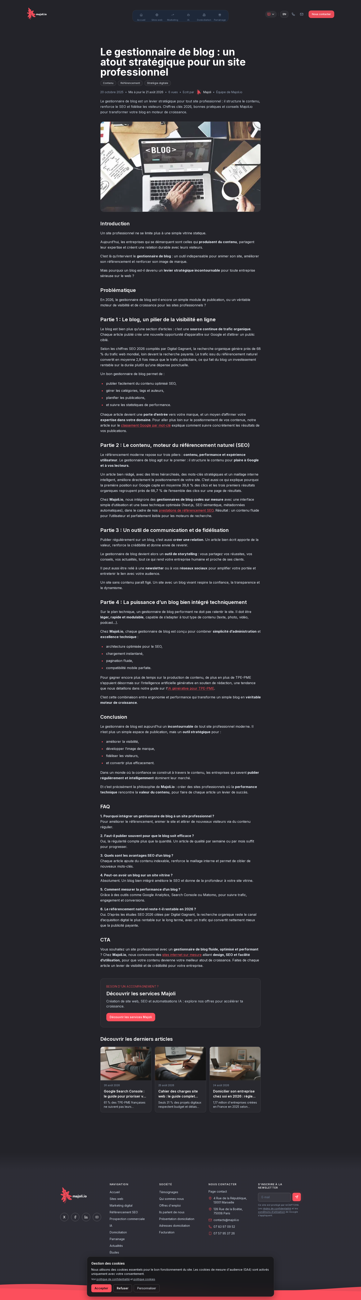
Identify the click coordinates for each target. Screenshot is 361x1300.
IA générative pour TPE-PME (191, 688)
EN (284, 14)
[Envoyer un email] (301, 14)
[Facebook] (75, 1217)
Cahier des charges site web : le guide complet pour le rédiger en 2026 (178, 1096)
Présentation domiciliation (176, 1219)
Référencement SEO (124, 1212)
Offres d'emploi (170, 1205)
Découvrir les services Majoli (131, 1017)
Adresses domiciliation (174, 1225)
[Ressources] (271, 14)
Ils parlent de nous (171, 1212)
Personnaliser (146, 1288)
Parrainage (117, 1239)
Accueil (115, 1192)
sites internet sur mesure (182, 955)
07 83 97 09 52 (224, 1226)
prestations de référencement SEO (186, 510)
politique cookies (144, 1279)
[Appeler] (293, 14)
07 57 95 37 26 (224, 1233)
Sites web (116, 1199)
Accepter (101, 1288)
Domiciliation (118, 1232)
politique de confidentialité (113, 1279)
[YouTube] (97, 1217)
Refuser (122, 1288)
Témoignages (168, 1192)
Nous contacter (321, 14)
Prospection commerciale (127, 1219)
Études (114, 1252)
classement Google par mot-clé (146, 425)
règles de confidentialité (277, 1208)
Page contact (217, 1191)
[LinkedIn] (86, 1217)
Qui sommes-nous (171, 1199)
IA (111, 1225)
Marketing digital (121, 1205)
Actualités (116, 1245)
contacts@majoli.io (226, 1220)
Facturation (166, 1232)
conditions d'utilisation (271, 1211)
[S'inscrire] (296, 1197)
